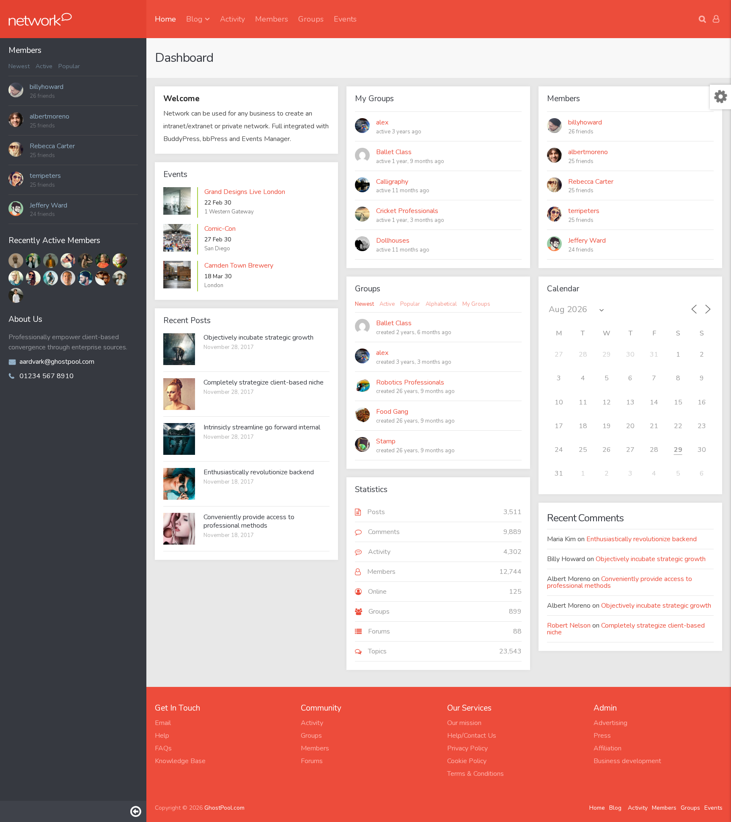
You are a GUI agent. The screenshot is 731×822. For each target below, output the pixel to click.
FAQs (163, 748)
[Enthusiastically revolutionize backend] (179, 484)
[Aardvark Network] (40, 19)
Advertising (610, 723)
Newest (19, 66)
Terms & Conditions (475, 773)
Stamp (386, 441)
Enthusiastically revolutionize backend (258, 472)
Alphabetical (441, 304)
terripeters (45, 175)
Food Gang (392, 411)
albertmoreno (49, 116)
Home (165, 19)
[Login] (716, 19)
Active (44, 66)
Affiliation (607, 748)
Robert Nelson (569, 625)
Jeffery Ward (48, 205)
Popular (69, 66)
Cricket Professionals (407, 211)
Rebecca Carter (52, 146)
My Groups (476, 304)
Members (271, 19)
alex (382, 122)
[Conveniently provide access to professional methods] (179, 529)
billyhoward (46, 86)
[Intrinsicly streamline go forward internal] (179, 439)
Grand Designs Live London (244, 192)
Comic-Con (220, 228)
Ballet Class (394, 152)
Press (602, 735)
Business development (627, 761)
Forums (312, 761)
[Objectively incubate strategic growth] (179, 349)
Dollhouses (392, 240)
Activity (232, 19)
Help (162, 735)
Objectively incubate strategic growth (258, 337)
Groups (311, 19)
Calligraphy (392, 181)
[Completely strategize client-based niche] (179, 394)
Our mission (464, 723)
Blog (194, 19)
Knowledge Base (180, 761)
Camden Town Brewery (238, 265)
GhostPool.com (224, 808)
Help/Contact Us (471, 735)
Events (345, 19)
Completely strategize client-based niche (263, 382)
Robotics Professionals (410, 382)
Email (163, 723)
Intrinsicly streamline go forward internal (261, 427)
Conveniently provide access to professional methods (248, 521)
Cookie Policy (466, 761)
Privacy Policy (467, 748)
